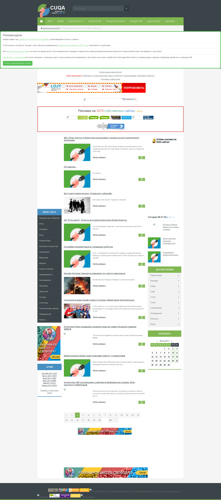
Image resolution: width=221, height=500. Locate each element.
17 (83, 420)
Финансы (154, 319)
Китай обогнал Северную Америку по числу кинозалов (94, 273)
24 (173, 361)
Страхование (156, 308)
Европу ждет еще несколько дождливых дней (169, 241)
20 (99, 420)
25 (177, 361)
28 (160, 365)
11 (127, 415)
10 (121, 415)
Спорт (153, 297)
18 (88, 420)
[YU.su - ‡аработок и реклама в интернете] (75, 497)
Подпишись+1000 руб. (145, 76)
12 (132, 415)
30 (169, 365)
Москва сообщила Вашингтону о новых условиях (171, 227)
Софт (152, 292)
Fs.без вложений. (129, 76)
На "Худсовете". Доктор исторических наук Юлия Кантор (95, 220)
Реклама (154, 281)
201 (110, 420)
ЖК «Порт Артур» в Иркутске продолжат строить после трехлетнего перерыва (101, 139)
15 (72, 420)
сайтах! (166, 140)
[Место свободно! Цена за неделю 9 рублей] (105, 434)
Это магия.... (70, 166)
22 (165, 361)
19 (94, 420)
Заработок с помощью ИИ (14, 57)
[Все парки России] (54, 497)
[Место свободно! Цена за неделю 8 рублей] (48, 360)
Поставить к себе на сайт (110, 79)
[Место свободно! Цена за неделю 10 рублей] (106, 477)
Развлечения (156, 275)
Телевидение (156, 313)
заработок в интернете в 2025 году (73, 45)
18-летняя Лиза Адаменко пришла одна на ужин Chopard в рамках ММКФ (100, 327)
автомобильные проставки (18, 51)
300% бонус (87, 76)
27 (156, 365)
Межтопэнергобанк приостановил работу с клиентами (94, 355)
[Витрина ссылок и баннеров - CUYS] (63, 491)
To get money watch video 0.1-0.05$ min (107, 76)
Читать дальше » (99, 157)
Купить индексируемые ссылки (18, 63)
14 (66, 420)
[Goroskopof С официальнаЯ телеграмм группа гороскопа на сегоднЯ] (65, 497)
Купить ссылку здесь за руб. (110, 72)
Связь (153, 286)
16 (77, 420)
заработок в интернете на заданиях (34, 39)
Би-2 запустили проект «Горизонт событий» (88, 193)
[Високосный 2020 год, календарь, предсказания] (135, 491)
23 (169, 361)
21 (160, 361)
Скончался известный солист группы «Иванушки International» (99, 300)
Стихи (153, 302)
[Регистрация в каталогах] (91, 92)
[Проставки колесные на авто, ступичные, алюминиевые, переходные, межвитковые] (84, 491)
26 (152, 365)
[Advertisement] (50, 171)
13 (138, 415)
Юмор (153, 324)
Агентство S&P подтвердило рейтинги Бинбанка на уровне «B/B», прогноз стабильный (99, 383)
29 (165, 365)
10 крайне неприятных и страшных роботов (88, 246)
